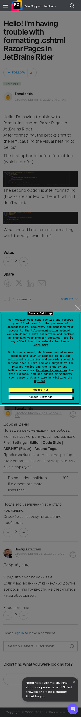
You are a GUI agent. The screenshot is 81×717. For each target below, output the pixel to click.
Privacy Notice (23, 367)
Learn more (40, 345)
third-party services (51, 370)
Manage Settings (40, 397)
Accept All (40, 390)
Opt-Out (39, 381)
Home (17, 5)
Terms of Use (57, 367)
